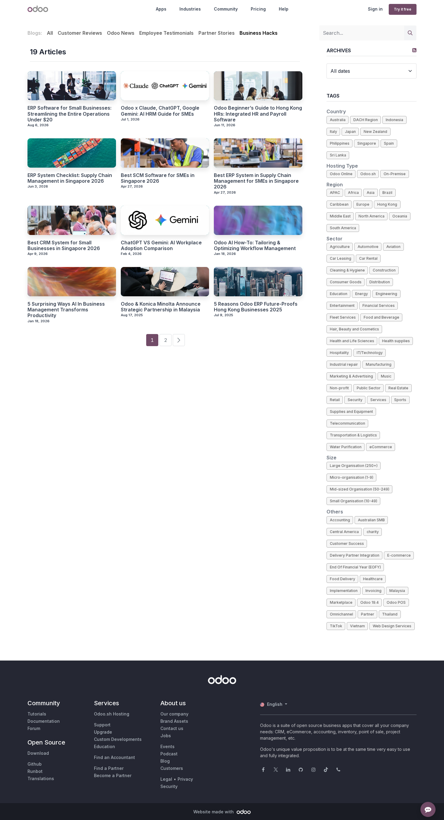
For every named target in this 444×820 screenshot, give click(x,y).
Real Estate (398, 388)
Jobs (165, 735)
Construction (384, 270)
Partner (367, 614)
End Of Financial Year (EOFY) (355, 567)
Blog (165, 761)
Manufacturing (378, 364)
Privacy (185, 779)
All (50, 33)
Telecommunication (347, 423)
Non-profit (339, 388)
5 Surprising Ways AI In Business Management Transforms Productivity (66, 309)
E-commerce (399, 555)
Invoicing (373, 590)
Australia (338, 119)
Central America (344, 531)
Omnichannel (341, 614)
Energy (361, 293)
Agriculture (340, 246)
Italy (333, 131)
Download (38, 753)
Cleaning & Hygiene (347, 270)
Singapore (366, 143)
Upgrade (103, 732)
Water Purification (346, 447)
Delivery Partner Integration (354, 555)
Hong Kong (387, 204)
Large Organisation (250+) (354, 465)
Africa (353, 192)
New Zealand (375, 131)
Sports (400, 399)
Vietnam (357, 626)
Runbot (35, 771)
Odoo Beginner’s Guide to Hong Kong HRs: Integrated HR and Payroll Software (258, 113)
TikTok (336, 626)
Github (34, 764)
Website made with (214, 811)
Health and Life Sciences (352, 341)
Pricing (258, 8)
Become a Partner (112, 775)
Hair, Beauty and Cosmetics (354, 329)
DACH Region (365, 119)
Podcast (169, 753)
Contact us (171, 728)
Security (355, 399)
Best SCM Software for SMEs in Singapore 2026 (158, 178)
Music (386, 376)
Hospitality (339, 352)
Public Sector (369, 388)
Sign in (375, 8)
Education (338, 293)
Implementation (344, 590)
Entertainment (342, 305)
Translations (40, 778)
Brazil (387, 192)
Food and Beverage (381, 317)
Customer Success (347, 543)
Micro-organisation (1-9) (351, 477)
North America (371, 216)
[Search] (410, 32)
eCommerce (380, 447)
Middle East (340, 216)
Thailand (389, 614)
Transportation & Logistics (353, 435)
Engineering (386, 293)
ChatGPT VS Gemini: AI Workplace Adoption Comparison (161, 245)
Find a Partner (109, 768)
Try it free (402, 9)
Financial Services (378, 305)
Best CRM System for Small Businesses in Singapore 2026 (63, 245)
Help (283, 8)
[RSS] (414, 50)
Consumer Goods (346, 282)
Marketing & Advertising (351, 376)
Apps (161, 8)
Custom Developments (118, 739)
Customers (171, 768)
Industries (190, 8)
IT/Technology (370, 352)
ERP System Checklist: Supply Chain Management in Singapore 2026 (69, 178)
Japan (350, 131)
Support (102, 724)
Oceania (399, 216)
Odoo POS (396, 602)
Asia (371, 192)
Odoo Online (341, 174)
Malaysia (397, 590)
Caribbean (339, 204)
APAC (335, 192)
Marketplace (341, 602)
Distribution (379, 282)
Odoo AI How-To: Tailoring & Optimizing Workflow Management (255, 245)
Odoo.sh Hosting (111, 713)
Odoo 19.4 (369, 602)
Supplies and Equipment (351, 411)
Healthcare (373, 579)
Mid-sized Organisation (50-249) (359, 489)
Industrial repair (344, 364)
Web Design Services (392, 626)
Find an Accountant (114, 757)
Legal (166, 779)
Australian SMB (371, 520)
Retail (335, 399)
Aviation (393, 246)
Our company (174, 713)
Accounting (340, 520)
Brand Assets (174, 721)
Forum (33, 728)
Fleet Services (343, 317)
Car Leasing (340, 258)
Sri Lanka (338, 155)
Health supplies (396, 341)
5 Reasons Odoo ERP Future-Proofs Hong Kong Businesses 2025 (256, 307)
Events (167, 746)
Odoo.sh (368, 174)
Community (226, 8)
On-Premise (395, 174)
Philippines (339, 143)
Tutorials (36, 713)
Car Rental (368, 258)
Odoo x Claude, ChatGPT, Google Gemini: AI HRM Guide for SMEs (160, 111)
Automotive (368, 246)
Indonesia (394, 119)
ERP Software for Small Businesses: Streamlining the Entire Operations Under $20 (69, 113)
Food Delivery (342, 579)
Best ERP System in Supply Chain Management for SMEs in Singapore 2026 (256, 181)
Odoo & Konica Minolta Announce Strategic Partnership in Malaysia (161, 307)
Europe (362, 204)
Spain (389, 143)
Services (378, 399)
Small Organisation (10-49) (353, 501)
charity (373, 531)
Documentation (43, 721)
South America (343, 228)
